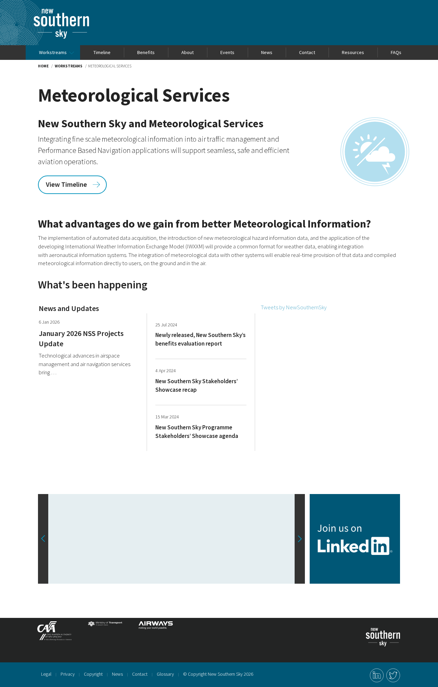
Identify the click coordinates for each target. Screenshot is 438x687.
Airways (156, 633)
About (187, 52)
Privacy (68, 674)
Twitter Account (393, 675)
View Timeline (66, 184)
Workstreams (53, 52)
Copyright (93, 674)
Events (227, 52)
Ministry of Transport (105, 633)
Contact (307, 52)
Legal (46, 674)
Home (43, 66)
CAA (54, 633)
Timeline (102, 52)
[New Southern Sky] (61, 12)
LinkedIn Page (377, 675)
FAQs (396, 52)
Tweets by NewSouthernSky (293, 307)
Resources (353, 52)
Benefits (146, 52)
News (266, 52)
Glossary (165, 674)
